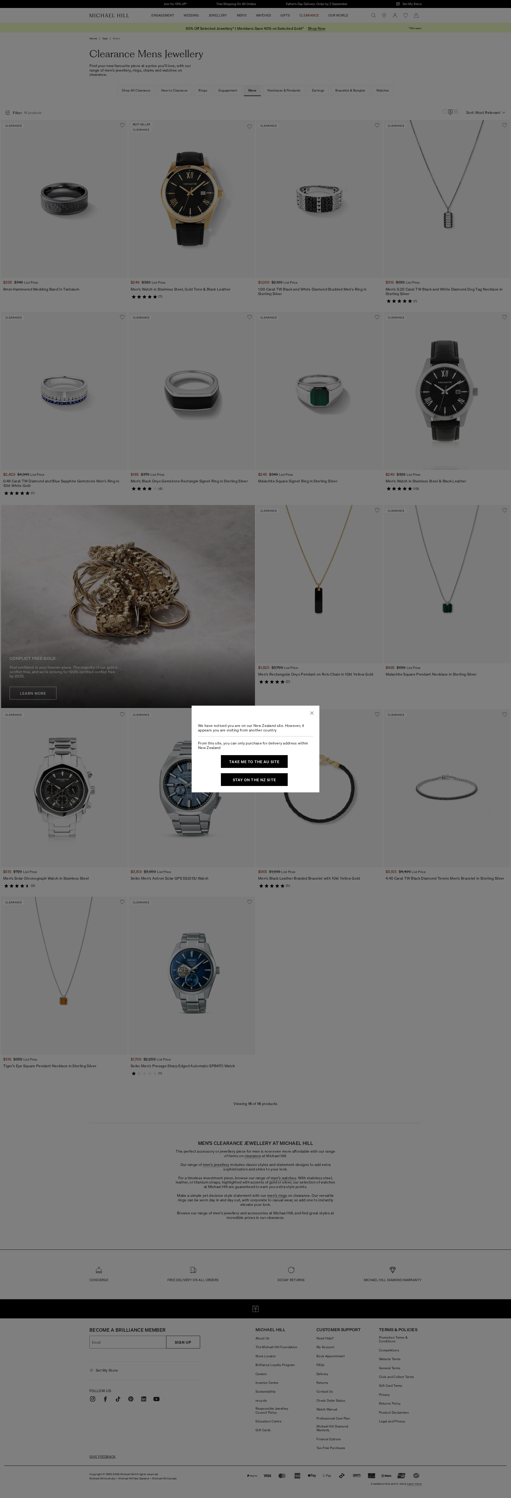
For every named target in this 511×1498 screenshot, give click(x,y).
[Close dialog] (312, 713)
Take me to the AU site (254, 761)
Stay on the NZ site (254, 779)
